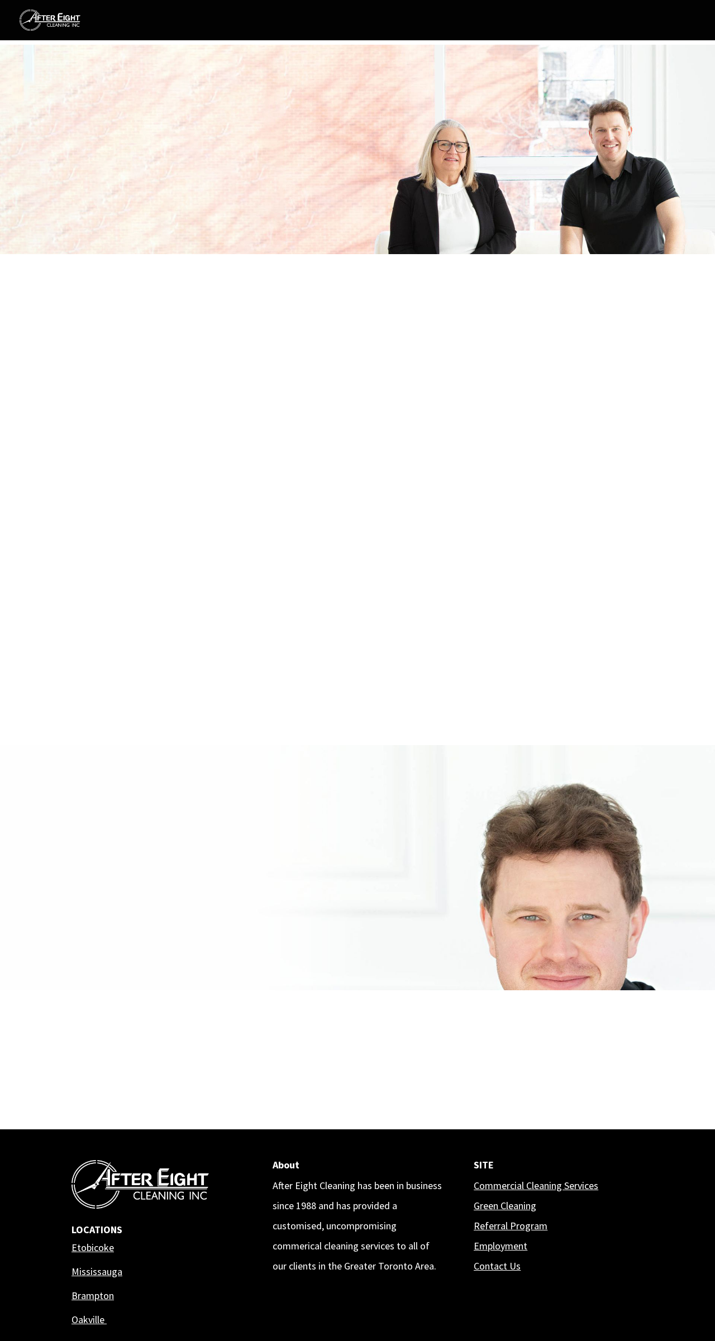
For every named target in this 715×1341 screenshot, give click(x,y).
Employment (500, 1245)
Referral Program (510, 1225)
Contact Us (497, 1265)
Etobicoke (93, 1247)
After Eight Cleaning (554, 1040)
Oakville (89, 1319)
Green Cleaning (505, 1205)
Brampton (93, 1295)
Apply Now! (113, 174)
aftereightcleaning (551, 999)
